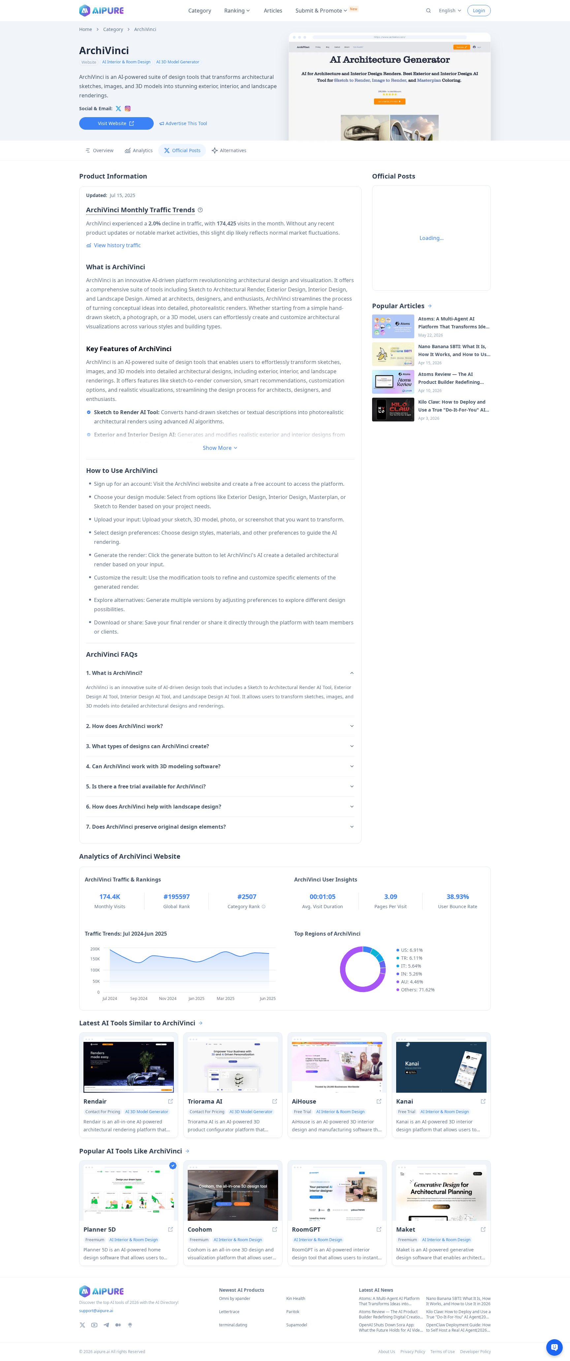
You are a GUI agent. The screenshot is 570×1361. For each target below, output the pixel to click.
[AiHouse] (337, 1067)
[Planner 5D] (128, 1195)
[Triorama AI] (233, 1067)
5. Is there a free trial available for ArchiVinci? (146, 786)
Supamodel (296, 1325)
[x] (118, 108)
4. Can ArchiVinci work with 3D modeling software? (153, 766)
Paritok (292, 1311)
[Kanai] (441, 1067)
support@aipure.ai (96, 1310)
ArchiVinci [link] (145, 29)
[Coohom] (233, 1195)
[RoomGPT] (337, 1195)
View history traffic (117, 245)
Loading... (432, 238)
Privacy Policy (412, 1351)
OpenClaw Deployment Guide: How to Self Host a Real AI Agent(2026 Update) (458, 1327)
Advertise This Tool (186, 123)
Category (199, 10)
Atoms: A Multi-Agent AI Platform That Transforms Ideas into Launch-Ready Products (389, 1301)
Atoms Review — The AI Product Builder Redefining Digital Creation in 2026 (390, 1314)
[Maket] (441, 1195)
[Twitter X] (82, 1325)
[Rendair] (128, 1067)
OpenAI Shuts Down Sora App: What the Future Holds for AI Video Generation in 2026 (390, 1327)
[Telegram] (106, 1325)
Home (85, 29)
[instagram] (127, 108)
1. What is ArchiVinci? (114, 673)
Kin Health (295, 1298)
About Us (386, 1351)
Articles (273, 10)
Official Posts (186, 150)
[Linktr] (130, 1325)
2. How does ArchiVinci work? (124, 726)
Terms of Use (442, 1351)
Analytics (143, 150)
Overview (103, 150)
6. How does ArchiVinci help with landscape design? (153, 806)
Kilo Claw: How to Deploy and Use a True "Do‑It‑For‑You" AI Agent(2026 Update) (458, 1314)
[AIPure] (101, 11)
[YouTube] (94, 1325)
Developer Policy (475, 1351)
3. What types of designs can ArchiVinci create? (147, 746)
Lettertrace (229, 1311)
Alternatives (233, 150)
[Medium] (118, 1325)
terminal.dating (233, 1325)
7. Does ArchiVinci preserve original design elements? (156, 826)
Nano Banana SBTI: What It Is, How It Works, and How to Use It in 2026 (458, 1301)
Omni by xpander (234, 1298)
